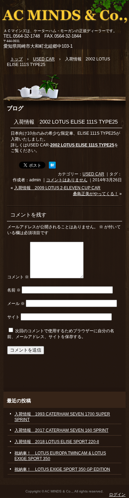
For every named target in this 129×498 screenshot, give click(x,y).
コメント (18, 277)
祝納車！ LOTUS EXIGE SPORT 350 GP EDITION (62, 469)
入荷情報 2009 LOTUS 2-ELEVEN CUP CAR (57, 187)
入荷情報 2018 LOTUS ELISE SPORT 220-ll (56, 441)
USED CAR (93, 174)
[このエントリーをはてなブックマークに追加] (52, 167)
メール (16, 303)
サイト (13, 317)
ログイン (117, 494)
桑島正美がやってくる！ (95, 193)
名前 (14, 290)
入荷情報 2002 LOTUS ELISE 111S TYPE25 (66, 122)
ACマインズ (64, 14)
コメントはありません (66, 180)
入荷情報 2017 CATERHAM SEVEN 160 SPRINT (61, 430)
